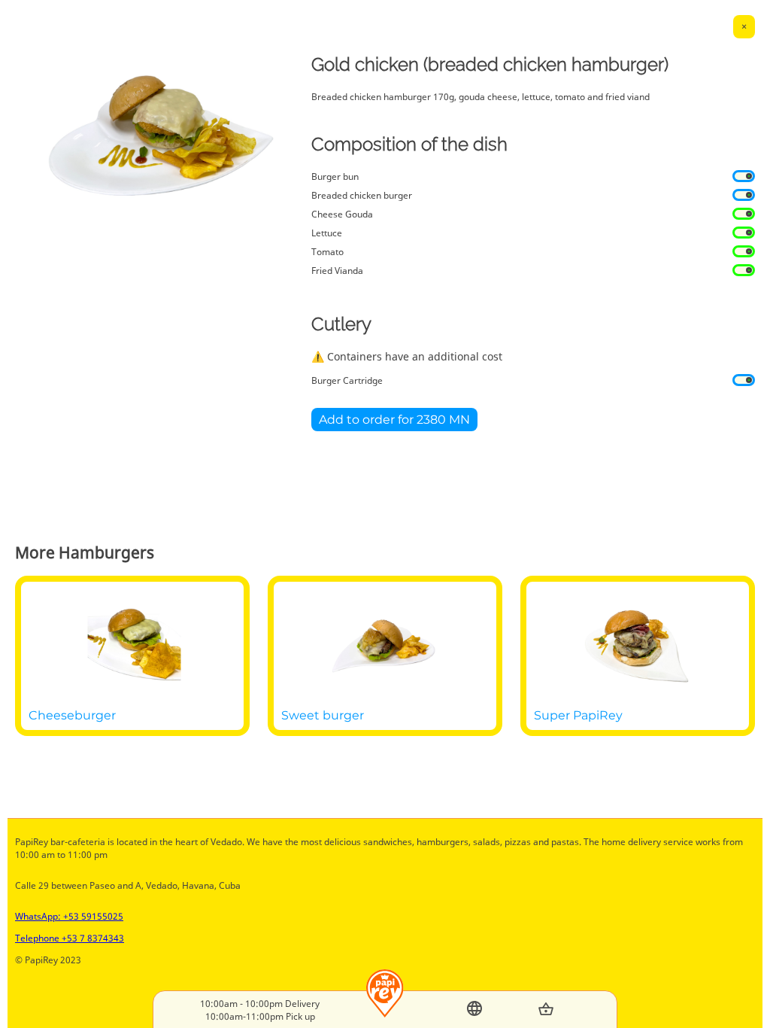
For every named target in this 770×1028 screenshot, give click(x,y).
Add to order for (394, 419)
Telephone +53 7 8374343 (69, 938)
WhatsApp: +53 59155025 (69, 916)
